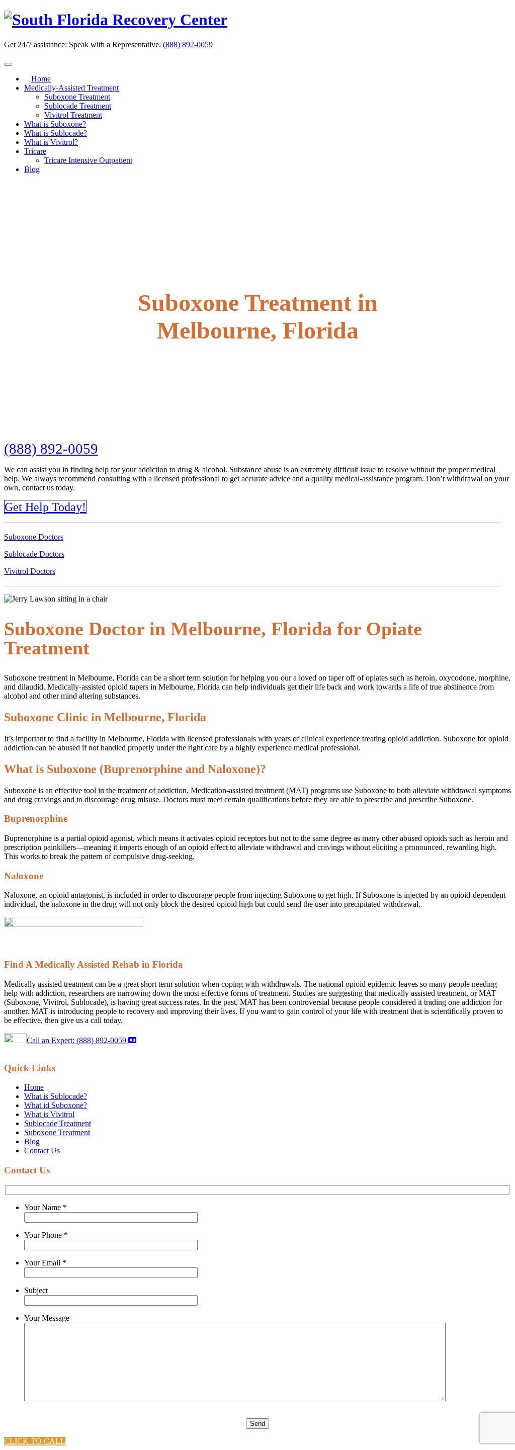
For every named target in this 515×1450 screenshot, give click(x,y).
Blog (32, 169)
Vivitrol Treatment (73, 115)
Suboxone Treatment (77, 97)
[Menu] (8, 64)
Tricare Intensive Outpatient (88, 160)
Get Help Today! (45, 507)
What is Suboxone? (55, 124)
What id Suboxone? (55, 1105)
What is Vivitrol (49, 1114)
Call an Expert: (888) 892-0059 (77, 1040)
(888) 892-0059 (188, 44)
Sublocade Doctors (34, 554)
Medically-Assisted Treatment (71, 87)
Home (41, 78)
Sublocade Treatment (77, 106)
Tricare (35, 151)
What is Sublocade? (55, 133)
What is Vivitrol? (51, 142)
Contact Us (42, 1150)
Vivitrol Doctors (29, 571)
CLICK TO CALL (34, 1441)
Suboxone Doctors (33, 537)
